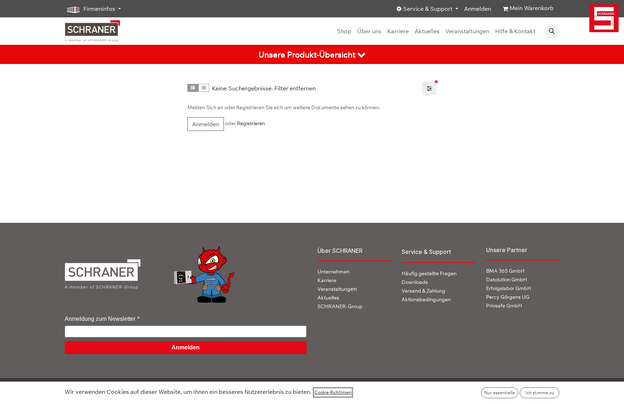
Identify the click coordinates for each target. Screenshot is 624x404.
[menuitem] (344, 31)
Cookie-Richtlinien (333, 392)
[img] (604, 18)
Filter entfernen (295, 88)
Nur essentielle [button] (499, 392)
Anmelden (477, 8)
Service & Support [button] (428, 8)
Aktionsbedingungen (426, 299)
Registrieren (251, 123)
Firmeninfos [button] (99, 8)
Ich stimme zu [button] (539, 392)
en (337, 288)
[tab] (312, 54)
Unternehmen (333, 271)
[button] (551, 31)
